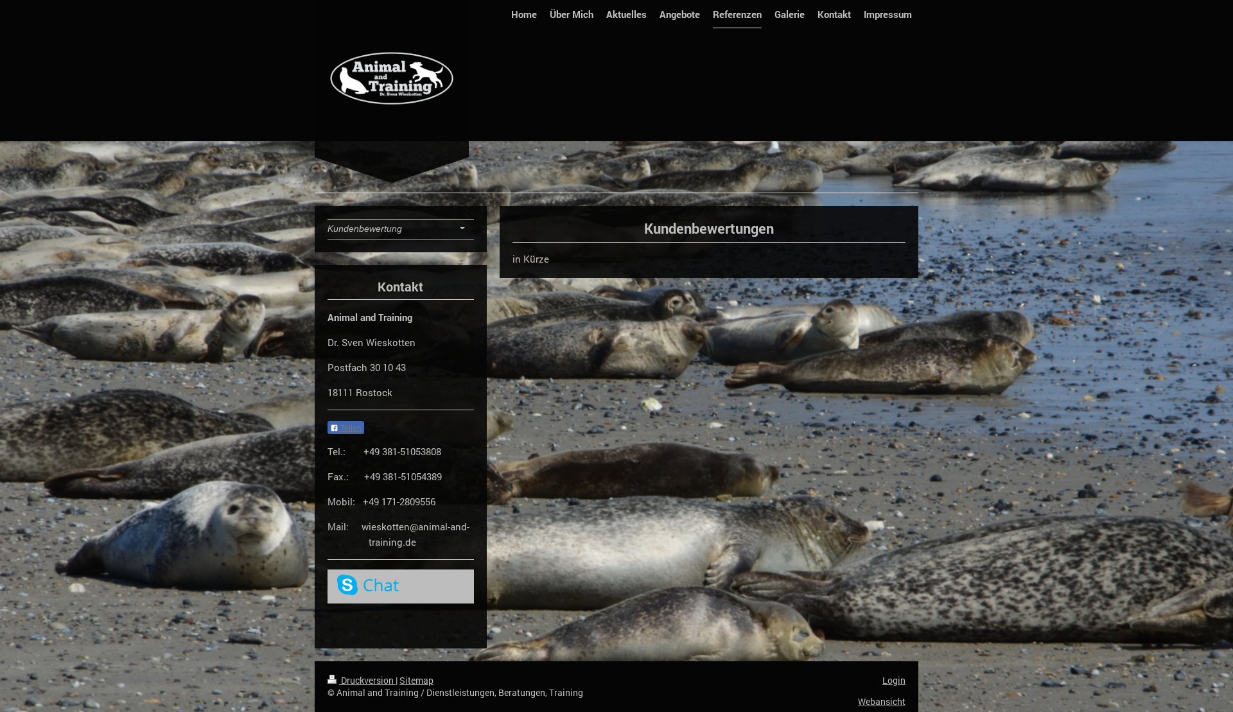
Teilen (350, 428)
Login (893, 680)
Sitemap (416, 680)
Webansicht (881, 701)
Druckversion (367, 680)
